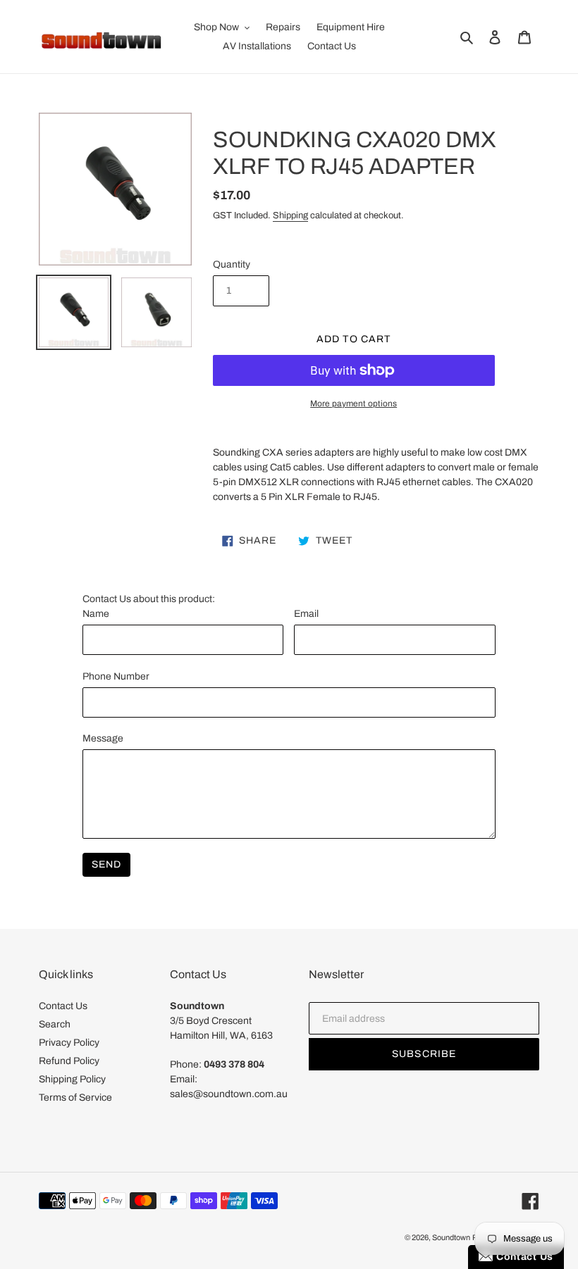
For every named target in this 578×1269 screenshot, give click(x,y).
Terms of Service (75, 1097)
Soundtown (451, 1237)
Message (102, 738)
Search (54, 1024)
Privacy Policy (69, 1042)
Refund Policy (69, 1061)
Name (95, 613)
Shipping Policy (72, 1079)
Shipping (290, 215)
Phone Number (115, 676)
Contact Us (63, 1006)
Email (306, 613)
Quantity (231, 264)
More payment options (353, 403)
